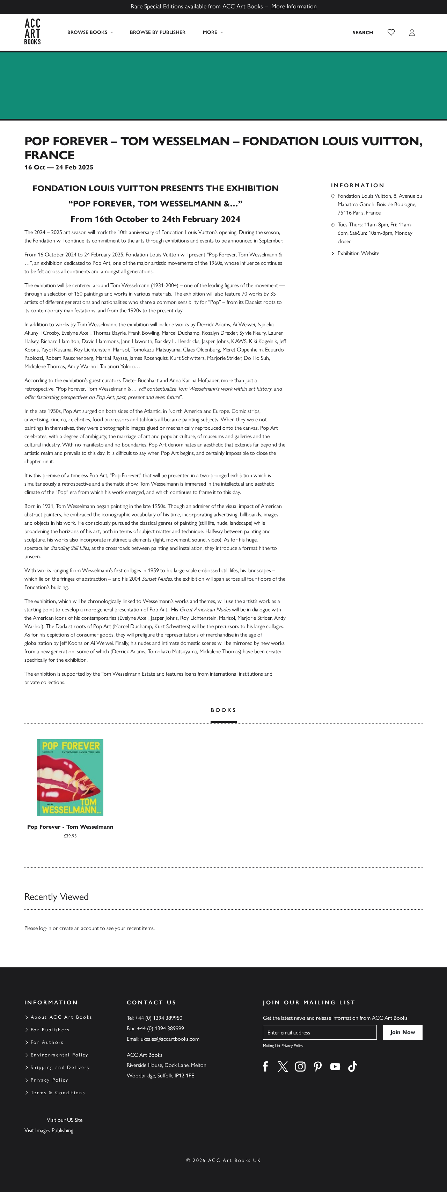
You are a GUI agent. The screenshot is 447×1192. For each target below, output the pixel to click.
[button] (391, 32)
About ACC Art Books (61, 1017)
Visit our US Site (64, 1120)
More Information (294, 6)
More (210, 32)
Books (224, 710)
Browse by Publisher (157, 32)
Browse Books (87, 32)
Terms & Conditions (58, 1093)
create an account (79, 928)
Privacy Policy (50, 1080)
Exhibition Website (358, 253)
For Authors (47, 1042)
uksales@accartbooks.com (170, 1038)
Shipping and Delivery (60, 1067)
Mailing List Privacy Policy (283, 1045)
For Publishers (50, 1030)
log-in (45, 928)
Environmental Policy (60, 1055)
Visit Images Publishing (48, 1130)
